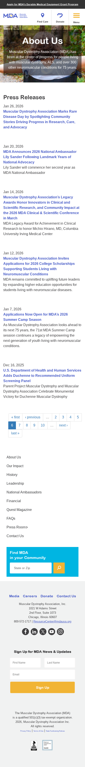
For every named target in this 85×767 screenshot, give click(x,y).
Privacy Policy (25, 731)
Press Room (16, 527)
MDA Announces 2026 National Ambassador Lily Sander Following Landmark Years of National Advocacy (39, 157)
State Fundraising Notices (55, 731)
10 (43, 425)
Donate (60, 21)
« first (15, 417)
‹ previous (32, 417)
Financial (14, 501)
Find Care (42, 21)
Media (14, 596)
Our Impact (15, 466)
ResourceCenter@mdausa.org (52, 621)
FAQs (11, 518)
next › (63, 425)
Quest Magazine (19, 510)
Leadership (15, 483)
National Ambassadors (24, 492)
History (12, 475)
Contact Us (15, 536)
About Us (14, 457)
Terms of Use (38, 731)
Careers (30, 596)
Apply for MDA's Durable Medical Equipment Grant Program (42, 4)
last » (15, 433)
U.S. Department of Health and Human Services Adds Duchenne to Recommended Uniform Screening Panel (42, 376)
